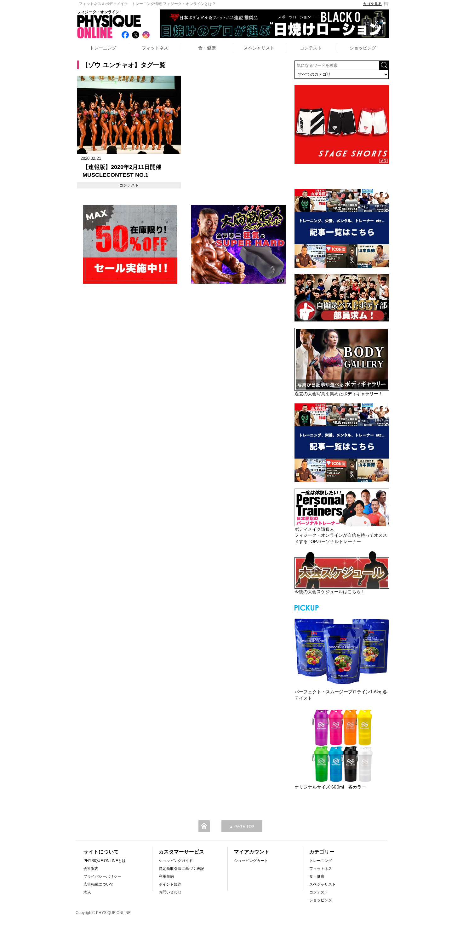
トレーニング (103, 47)
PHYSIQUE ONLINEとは (104, 861)
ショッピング (363, 47)
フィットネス (155, 47)
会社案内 (91, 868)
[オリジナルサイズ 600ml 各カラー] (341, 745)
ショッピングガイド (176, 861)
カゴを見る (372, 4)
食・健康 (207, 47)
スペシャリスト (258, 47)
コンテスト (311, 47)
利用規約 (166, 876)
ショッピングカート (251, 861)
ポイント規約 (170, 884)
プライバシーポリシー (102, 876)
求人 (87, 892)
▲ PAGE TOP (241, 826)
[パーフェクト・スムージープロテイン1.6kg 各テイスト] (341, 650)
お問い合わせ (170, 892)
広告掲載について (98, 884)
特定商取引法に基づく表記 (181, 868)
